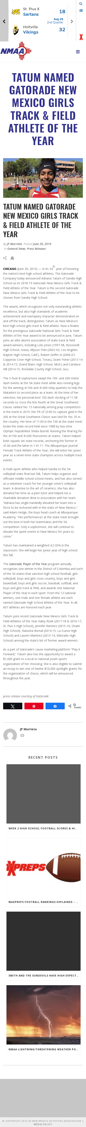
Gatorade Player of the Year (28, 564)
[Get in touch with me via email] (22, 736)
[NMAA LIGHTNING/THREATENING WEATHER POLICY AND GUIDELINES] (43, 1014)
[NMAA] (16, 50)
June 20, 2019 (42, 244)
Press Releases (36, 249)
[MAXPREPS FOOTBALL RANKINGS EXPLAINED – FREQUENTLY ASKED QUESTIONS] (43, 867)
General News (16, 249)
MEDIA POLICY (43, 1124)
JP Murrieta (14, 244)
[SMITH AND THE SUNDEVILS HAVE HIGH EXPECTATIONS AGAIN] (43, 941)
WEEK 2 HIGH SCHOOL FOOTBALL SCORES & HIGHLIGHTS (45, 828)
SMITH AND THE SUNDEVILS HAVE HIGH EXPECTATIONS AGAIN (45, 975)
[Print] (14, 257)
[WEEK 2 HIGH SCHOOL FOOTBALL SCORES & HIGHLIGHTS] (43, 793)
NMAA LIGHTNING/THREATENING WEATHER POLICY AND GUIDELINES (45, 1049)
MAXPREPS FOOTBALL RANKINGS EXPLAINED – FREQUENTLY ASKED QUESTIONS (45, 902)
